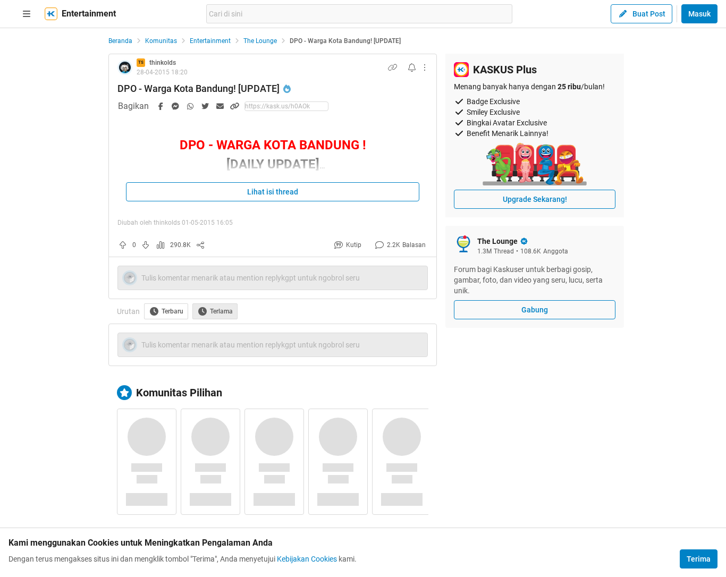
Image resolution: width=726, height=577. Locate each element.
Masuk (699, 14)
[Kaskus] (51, 13)
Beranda (120, 41)
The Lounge (260, 41)
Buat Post (648, 14)
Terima (699, 559)
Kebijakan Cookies (307, 559)
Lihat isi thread (272, 192)
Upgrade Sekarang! (535, 199)
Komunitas (161, 41)
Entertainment (210, 41)
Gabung (534, 310)
